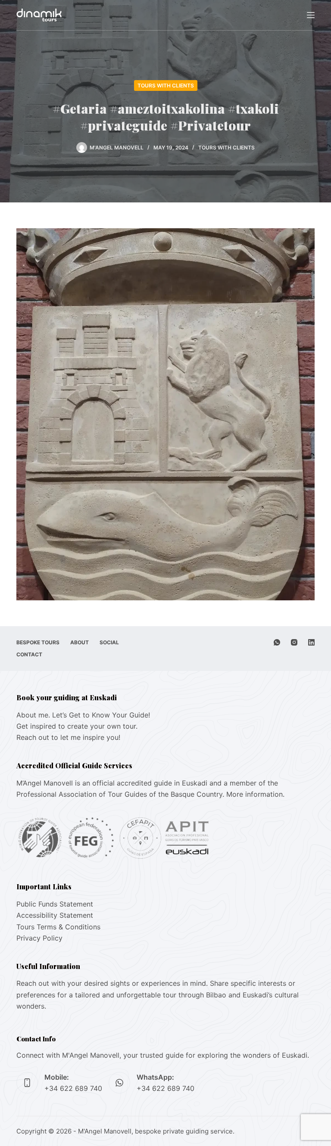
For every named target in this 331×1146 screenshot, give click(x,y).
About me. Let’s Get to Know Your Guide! (83, 715)
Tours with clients (165, 85)
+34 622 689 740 (73, 1088)
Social (109, 642)
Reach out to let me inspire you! (68, 737)
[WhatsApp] (277, 642)
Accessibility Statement (54, 915)
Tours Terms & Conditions (58, 926)
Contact (29, 654)
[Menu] (311, 15)
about (79, 642)
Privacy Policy (39, 938)
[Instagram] (294, 642)
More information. (255, 794)
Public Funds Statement (54, 904)
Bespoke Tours (37, 642)
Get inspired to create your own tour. (76, 726)
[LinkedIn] (311, 642)
